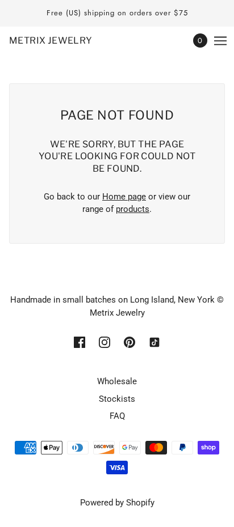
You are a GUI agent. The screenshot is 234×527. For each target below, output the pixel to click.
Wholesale (117, 381)
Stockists (117, 399)
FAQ (117, 416)
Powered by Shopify (117, 503)
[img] (79, 341)
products (132, 209)
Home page (124, 197)
